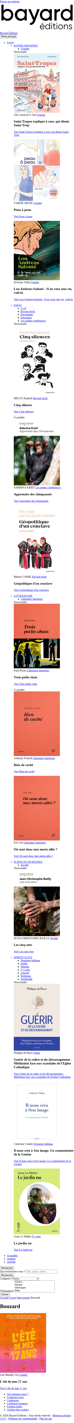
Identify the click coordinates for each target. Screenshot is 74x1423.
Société (25, 865)
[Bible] (35, 1290)
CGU (3, 1418)
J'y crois (36, 1236)
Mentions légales (61, 1415)
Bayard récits (28, 311)
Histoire (25, 966)
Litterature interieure (32, 599)
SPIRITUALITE (23, 957)
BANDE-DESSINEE (26, 45)
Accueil (4, 1297)
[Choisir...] (35, 1282)
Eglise (24, 963)
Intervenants (23, 1297)
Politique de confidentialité (22, 1418)
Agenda (11, 1261)
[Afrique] (35, 1284)
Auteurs (11, 1258)
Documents (27, 314)
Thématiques (7, 1290)
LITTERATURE (23, 595)
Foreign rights (14, 1406)
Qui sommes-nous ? (17, 1394)
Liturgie (25, 972)
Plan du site (45, 1418)
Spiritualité (26, 979)
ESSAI (18, 305)
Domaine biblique (30, 960)
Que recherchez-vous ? (12, 1271)
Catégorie (5, 1278)
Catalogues (13, 1400)
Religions (26, 976)
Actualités (12, 1255)
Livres (10, 42)
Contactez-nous (15, 1397)
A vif (23, 308)
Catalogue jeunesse (17, 1403)
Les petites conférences (33, 320)
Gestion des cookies (18, 1409)
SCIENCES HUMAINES (28, 861)
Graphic (25, 48)
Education (26, 317)
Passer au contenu (9, 1)
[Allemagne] (35, 1287)
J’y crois (25, 969)
